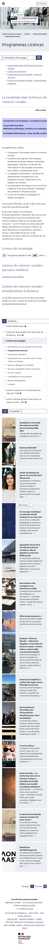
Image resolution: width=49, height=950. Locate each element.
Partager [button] (25, 886)
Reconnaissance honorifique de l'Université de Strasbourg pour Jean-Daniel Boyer (30, 712)
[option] (24, 430)
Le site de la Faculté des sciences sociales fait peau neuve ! (30, 817)
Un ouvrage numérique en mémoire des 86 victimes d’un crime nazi (31, 515)
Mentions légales (26, 919)
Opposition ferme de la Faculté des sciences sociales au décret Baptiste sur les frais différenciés (30, 550)
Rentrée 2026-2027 (28, 448)
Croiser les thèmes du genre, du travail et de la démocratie (31, 476)
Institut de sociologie (40, 34)
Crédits (39, 919)
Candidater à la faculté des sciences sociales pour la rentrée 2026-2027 (30, 427)
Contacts (42, 3)
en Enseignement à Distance (14, 304)
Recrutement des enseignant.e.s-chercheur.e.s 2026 (28, 586)
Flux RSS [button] (38, 886)
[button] (32, 886)
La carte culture (27, 746)
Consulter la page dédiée (13, 277)
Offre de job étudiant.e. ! (31, 616)
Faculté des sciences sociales (11, 34)
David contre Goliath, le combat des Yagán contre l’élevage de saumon (31, 682)
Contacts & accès (26, 908)
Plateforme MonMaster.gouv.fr (28, 848)
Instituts (27, 34)
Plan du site (12, 919)
